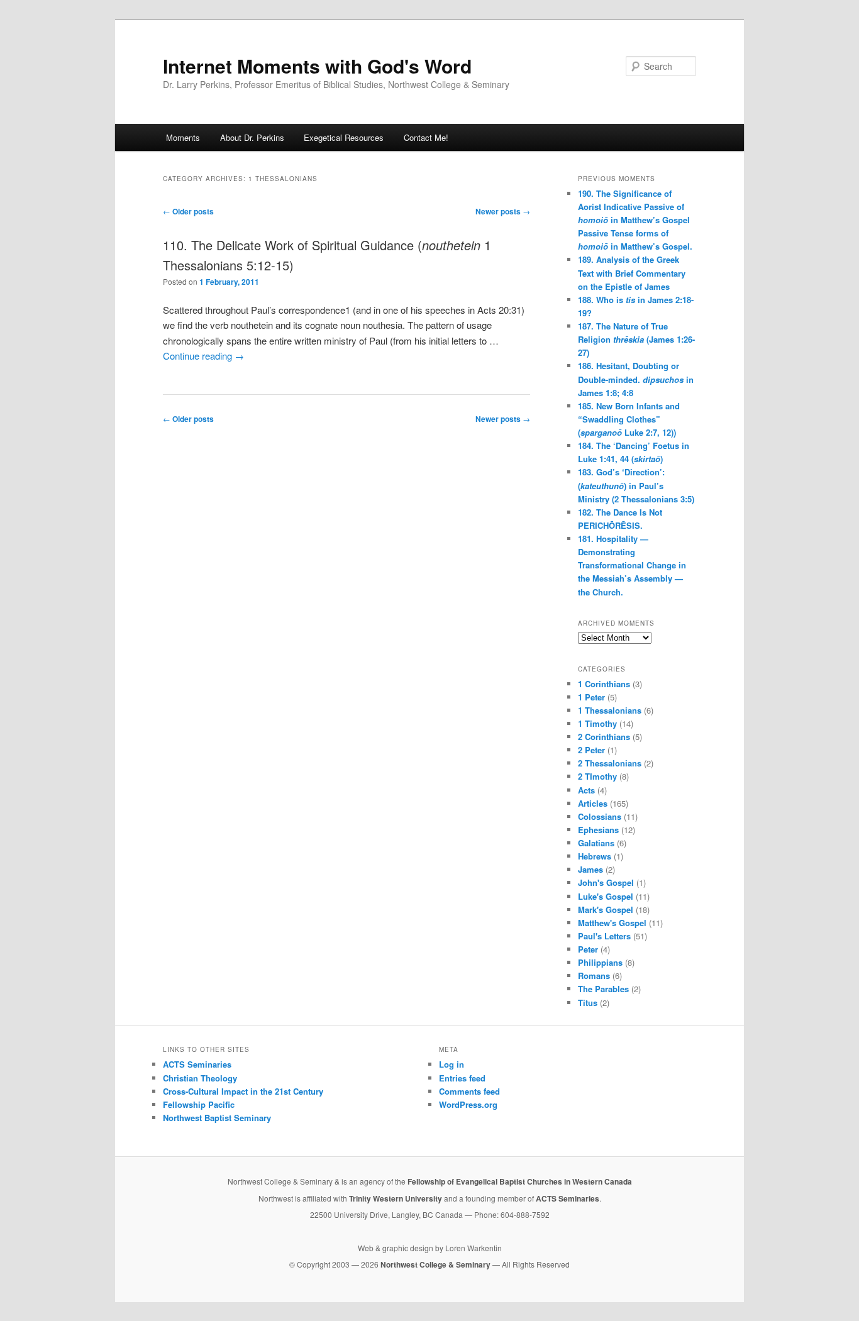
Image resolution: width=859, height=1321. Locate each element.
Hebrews (594, 856)
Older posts (188, 211)
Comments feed (469, 1091)
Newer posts (502, 211)
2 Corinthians (604, 737)
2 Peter (591, 750)
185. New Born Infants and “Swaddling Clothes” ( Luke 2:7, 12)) (629, 419)
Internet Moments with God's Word (317, 65)
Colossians (599, 816)
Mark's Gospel (605, 909)
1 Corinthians (604, 684)
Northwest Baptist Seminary (217, 1118)
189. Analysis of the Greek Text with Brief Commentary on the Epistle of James (631, 272)
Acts (586, 790)
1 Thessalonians (609, 710)
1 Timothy (597, 723)
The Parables (603, 989)
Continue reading (203, 355)
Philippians (600, 962)
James (590, 869)
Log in (451, 1064)
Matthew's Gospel (612, 923)
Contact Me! (426, 137)
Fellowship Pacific (199, 1104)
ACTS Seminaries (197, 1064)
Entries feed (462, 1078)
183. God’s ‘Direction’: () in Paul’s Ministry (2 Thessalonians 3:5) (636, 485)
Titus (587, 1003)
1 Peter (591, 697)
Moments (183, 137)
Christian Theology (200, 1078)
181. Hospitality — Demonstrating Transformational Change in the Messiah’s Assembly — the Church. (632, 565)
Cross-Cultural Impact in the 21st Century (243, 1091)
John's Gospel (606, 882)
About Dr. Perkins (252, 137)
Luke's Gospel (605, 896)
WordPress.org (468, 1104)
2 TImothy (597, 776)
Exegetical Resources (344, 137)
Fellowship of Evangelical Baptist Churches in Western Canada (519, 1181)
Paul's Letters (604, 936)
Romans (594, 975)
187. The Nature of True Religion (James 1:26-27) (636, 339)
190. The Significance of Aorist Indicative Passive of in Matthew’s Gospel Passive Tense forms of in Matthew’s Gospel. (635, 220)
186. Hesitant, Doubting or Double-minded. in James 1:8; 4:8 (636, 379)
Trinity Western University (395, 1198)
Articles (592, 803)
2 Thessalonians (609, 763)
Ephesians (598, 830)
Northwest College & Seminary (436, 1264)
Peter (588, 949)
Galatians (596, 843)
